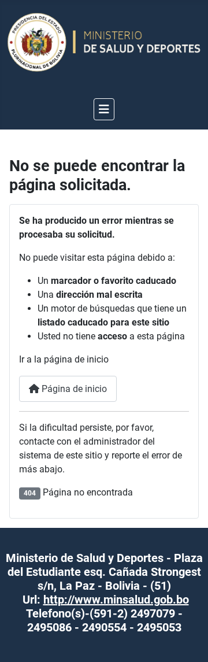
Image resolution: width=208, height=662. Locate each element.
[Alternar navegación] (104, 109)
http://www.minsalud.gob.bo (116, 599)
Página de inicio (73, 388)
